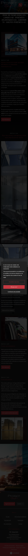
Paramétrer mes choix (14, 281)
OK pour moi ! (14, 287)
